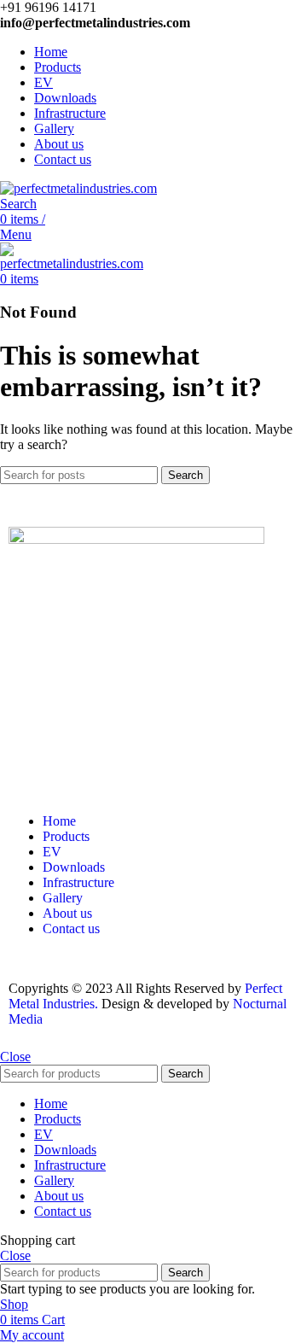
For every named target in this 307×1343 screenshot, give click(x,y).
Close (15, 1056)
